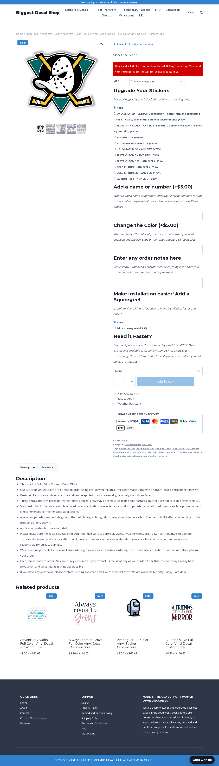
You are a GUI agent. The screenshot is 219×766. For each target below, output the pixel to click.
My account (126, 15)
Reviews (25, 723)
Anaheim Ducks (133, 444)
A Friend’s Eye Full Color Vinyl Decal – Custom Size (179, 643)
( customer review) (140, 44)
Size (116, 81)
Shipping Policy (90, 718)
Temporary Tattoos (137, 10)
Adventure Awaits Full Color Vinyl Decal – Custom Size (36, 643)
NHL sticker (158, 452)
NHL (150, 452)
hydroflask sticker (122, 452)
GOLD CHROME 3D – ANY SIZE (139, 172)
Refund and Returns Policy (96, 713)
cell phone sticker (145, 448)
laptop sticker (140, 452)
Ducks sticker (192, 448)
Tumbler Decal (185, 452)
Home (24, 702)
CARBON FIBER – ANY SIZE (137, 178)
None (120, 107)
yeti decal (163, 456)
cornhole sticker (163, 448)
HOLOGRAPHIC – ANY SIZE (137, 143)
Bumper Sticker (127, 448)
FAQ (158, 10)
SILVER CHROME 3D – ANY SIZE (140, 161)
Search (85, 702)
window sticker (149, 456)
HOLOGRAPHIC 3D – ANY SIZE (139, 149)
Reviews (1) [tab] (48, 467)
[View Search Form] (199, 12)
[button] (101, 43)
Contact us (173, 10)
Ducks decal (178, 448)
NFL (141, 15)
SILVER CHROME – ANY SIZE (138, 155)
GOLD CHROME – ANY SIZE (137, 167)
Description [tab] (27, 467)
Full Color (147, 444)
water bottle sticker (130, 456)
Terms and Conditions (94, 723)
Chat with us (202, 760)
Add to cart (166, 381)
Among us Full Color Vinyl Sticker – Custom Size (132, 643)
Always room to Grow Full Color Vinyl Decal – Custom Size (85, 643)
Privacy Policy (89, 707)
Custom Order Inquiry (33, 718)
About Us (107, 15)
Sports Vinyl (171, 452)
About (23, 707)
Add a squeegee (132, 328)
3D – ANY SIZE (130, 137)
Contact (24, 713)
